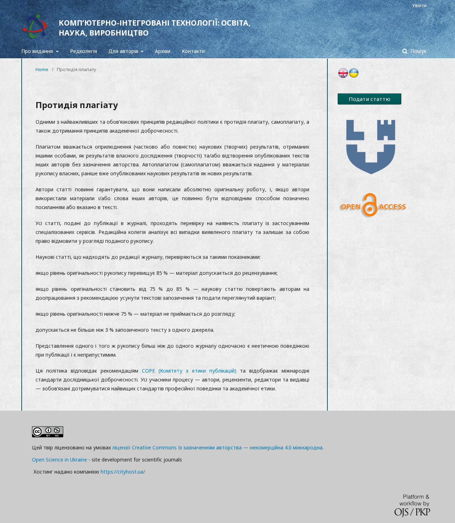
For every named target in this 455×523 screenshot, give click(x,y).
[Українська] (353, 76)
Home (42, 69)
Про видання (37, 51)
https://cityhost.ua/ (123, 471)
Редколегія (83, 51)
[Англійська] (343, 76)
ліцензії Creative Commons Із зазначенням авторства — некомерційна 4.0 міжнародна (217, 447)
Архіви (162, 51)
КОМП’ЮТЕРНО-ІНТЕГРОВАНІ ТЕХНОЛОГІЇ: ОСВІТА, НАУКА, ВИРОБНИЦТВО (155, 28)
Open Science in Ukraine (59, 459)
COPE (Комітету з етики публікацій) (189, 370)
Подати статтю (369, 98)
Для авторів (124, 51)
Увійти (419, 5)
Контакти (193, 51)
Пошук (418, 51)
